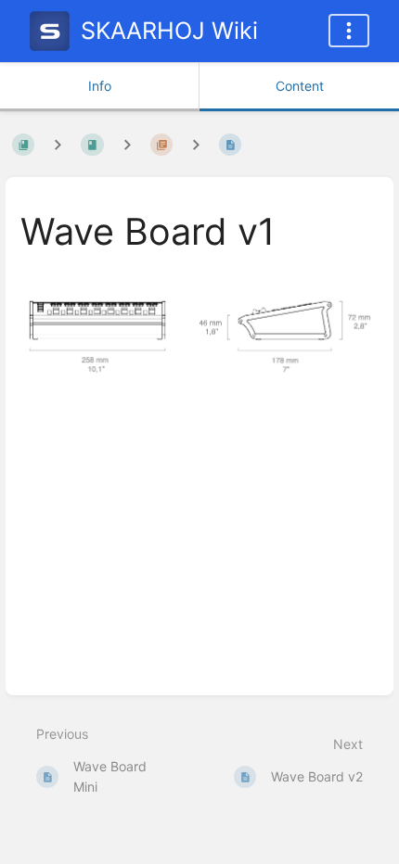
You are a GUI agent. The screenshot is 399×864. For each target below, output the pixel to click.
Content (300, 86)
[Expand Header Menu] (348, 30)
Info (99, 86)
